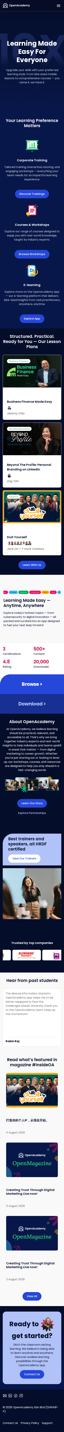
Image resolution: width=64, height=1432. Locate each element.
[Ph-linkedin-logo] (10, 1396)
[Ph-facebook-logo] (16, 1396)
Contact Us (10, 1423)
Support (47, 1423)
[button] (58, 5)
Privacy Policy (30, 1423)
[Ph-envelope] (5, 1396)
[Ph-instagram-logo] (21, 1396)
